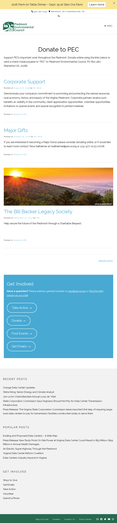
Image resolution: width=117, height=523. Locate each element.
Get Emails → (21, 346)
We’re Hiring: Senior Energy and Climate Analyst (28, 392)
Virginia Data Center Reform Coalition (23, 453)
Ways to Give (10, 480)
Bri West (37, 88)
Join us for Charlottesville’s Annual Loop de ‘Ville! (29, 396)
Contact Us (69, 519)
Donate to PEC (20, 114)
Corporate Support (24, 81)
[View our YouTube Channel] (109, 519)
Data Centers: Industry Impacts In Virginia (25, 457)
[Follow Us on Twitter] (105, 519)
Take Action (9, 489)
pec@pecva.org (77, 291)
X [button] (114, 3)
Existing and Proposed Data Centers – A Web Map (30, 435)
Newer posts (106, 260)
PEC (38, 218)
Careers (56, 519)
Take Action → (22, 308)
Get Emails (8, 484)
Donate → (19, 320)
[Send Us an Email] (97, 519)
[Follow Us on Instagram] (113, 519)
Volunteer (8, 493)
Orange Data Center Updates (19, 387)
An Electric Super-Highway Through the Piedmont (30, 448)
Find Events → (22, 333)
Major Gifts (16, 130)
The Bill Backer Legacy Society (38, 211)
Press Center (85, 519)
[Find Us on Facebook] (101, 519)
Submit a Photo (11, 498)
